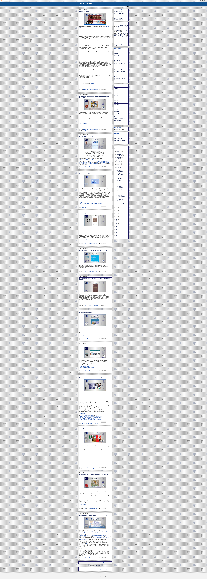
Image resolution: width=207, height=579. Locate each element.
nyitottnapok (125, 37)
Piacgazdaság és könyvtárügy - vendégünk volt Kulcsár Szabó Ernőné (91, 416)
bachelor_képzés (123, 25)
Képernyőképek (82, 413)
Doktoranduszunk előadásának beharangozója (87, 125)
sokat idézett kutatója (101, 161)
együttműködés (84, 468)
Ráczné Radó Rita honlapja (119, 81)
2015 (117, 214)
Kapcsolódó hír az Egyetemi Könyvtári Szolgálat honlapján (89, 239)
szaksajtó (87, 559)
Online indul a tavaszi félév (84, 173)
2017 (117, 211)
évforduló (121, 45)
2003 (117, 232)
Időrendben (116, 86)
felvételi (83, 90)
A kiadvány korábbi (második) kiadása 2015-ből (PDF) (88, 464)
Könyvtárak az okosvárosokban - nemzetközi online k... (120, 203)
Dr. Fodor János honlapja (118, 69)
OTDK (115, 116)
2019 (117, 208)
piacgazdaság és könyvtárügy (119, 118)
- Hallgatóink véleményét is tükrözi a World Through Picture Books (89, 460)
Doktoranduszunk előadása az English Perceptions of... (120, 199)
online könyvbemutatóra (84, 539)
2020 (117, 207)
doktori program (117, 114)
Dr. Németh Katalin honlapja (119, 67)
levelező (115, 36)
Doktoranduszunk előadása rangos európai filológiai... (119, 171)
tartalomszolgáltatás (117, 120)
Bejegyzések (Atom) (97, 565)
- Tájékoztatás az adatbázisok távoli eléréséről (86, 367)
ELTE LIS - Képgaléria (118, 51)
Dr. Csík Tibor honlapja (118, 73)
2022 (117, 150)
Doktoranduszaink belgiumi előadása (87, 312)
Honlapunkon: (83, 569)
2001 (117, 235)
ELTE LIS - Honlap (117, 50)
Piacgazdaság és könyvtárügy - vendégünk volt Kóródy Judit (91, 377)
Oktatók (93, 569)
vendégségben (116, 111)
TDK (115, 25)
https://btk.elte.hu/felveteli (91, 81)
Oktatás (90, 569)
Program (81, 334)
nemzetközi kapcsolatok (118, 107)
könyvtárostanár (123, 34)
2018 (117, 210)
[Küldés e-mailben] (101, 89)
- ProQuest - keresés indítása (84, 366)
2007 (117, 226)
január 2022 (118, 167)
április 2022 (118, 163)
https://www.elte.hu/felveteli (91, 85)
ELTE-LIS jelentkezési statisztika (119, 140)
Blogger (110, 576)
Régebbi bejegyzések (107, 562)
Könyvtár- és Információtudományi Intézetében (90, 163)
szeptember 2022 (119, 155)
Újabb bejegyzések (83, 562)
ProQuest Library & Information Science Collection (89, 345)
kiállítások (116, 100)
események (116, 90)
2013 (117, 217)
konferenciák (116, 104)
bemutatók (116, 95)
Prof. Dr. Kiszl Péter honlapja (119, 57)
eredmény (118, 30)
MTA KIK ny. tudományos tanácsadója (103, 162)
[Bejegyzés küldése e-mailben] (99, 89)
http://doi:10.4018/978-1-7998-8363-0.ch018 (102, 537)
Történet (97, 569)
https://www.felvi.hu (94, 83)
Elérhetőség (105, 569)
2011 (116, 220)
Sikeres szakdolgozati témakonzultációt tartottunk (119, 19)
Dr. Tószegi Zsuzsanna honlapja (119, 63)
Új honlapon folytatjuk (118, 11)
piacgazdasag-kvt (90, 423)
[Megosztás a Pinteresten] (105, 89)
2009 (117, 223)
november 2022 (119, 152)
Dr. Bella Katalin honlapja (118, 76)
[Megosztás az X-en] (103, 89)
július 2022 (118, 158)
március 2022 (118, 164)
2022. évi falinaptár (83, 213)
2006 (117, 228)
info (85, 90)
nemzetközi (89, 272)
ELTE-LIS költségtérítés (118, 138)
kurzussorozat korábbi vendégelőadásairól (86, 415)
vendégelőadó (96, 423)
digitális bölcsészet (121, 26)
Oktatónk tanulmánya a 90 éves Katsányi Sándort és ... (120, 184)
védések (115, 91)
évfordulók (116, 102)
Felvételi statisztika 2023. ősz (119, 13)
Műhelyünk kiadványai (118, 55)
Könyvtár (100, 569)
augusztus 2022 (119, 157)
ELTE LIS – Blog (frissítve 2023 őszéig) (87, 3)
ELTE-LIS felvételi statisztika (119, 142)
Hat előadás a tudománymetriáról (86, 136)
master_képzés (93, 168)
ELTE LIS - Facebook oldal (118, 53)
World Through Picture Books (85, 447)
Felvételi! (87, 569)
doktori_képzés (84, 130)
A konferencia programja (83, 504)
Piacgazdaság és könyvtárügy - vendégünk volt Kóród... (120, 193)
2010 (117, 222)
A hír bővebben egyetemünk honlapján (86, 202)
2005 (117, 229)
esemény (125, 30)
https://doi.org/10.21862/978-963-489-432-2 (86, 159)
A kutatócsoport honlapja (83, 123)
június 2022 (118, 160)
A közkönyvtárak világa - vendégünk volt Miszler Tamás (88, 418)
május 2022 (118, 161)
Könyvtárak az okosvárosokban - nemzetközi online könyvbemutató (93, 515)
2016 (117, 213)
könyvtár (115, 34)
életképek (89, 468)
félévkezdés (84, 207)
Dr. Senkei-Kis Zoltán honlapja (119, 71)
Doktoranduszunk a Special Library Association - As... (119, 180)
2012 (117, 219)
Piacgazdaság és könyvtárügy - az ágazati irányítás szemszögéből (90, 419)
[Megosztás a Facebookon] (104, 89)
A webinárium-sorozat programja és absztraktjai (87, 126)
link (86, 543)
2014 (117, 216)
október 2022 (118, 154)
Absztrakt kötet (82, 335)
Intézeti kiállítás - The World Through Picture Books (89, 428)
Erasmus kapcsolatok (118, 113)
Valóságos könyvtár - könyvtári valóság (121, 123)
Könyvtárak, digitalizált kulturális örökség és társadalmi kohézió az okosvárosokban (93, 535)
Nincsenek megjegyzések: (93, 89)
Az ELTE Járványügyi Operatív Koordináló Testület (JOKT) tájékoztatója (91, 203)
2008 (117, 225)
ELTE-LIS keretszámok (118, 136)
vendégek (116, 109)
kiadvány (83, 168)
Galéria (108, 569)
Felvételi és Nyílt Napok (84, 11)
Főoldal (94, 562)
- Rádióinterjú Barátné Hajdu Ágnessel (85, 462)
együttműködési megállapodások (120, 93)
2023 (117, 148)
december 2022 (119, 151)
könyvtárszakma (88, 168)
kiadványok (116, 97)
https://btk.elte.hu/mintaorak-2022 (84, 31)
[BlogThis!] (102, 89)
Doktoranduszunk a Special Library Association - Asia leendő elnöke (93, 250)
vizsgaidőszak (122, 44)
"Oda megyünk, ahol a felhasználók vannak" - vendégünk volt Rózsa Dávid (91, 417)
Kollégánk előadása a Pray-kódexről (120, 16)
